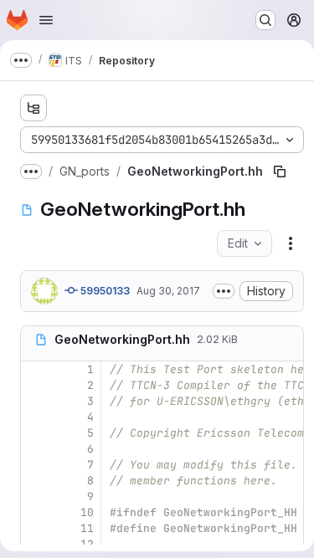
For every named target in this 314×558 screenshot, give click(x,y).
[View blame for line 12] (35, 544)
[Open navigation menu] (46, 20)
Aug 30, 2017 (168, 290)
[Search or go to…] (265, 20)
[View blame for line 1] (35, 369)
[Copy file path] (279, 171)
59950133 (104, 290)
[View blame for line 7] (35, 465)
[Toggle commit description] (223, 291)
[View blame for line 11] (35, 528)
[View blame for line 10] (35, 512)
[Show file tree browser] (33, 108)
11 (87, 528)
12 (87, 544)
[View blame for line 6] (35, 449)
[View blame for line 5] (35, 433)
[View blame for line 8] (35, 481)
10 (87, 512)
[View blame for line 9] (35, 496)
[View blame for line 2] (35, 385)
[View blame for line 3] (35, 401)
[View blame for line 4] (35, 417)
